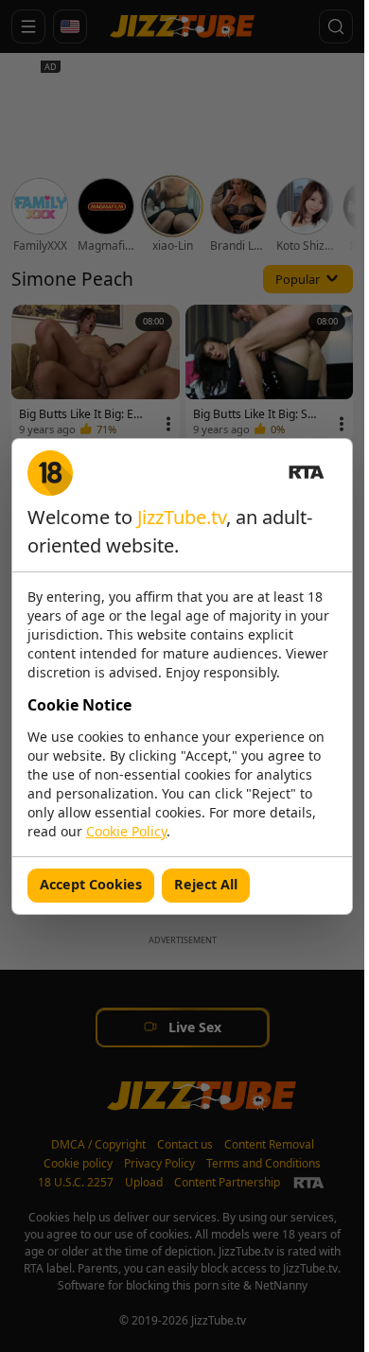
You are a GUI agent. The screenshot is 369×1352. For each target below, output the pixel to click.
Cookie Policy (126, 831)
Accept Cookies (91, 884)
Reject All (205, 884)
